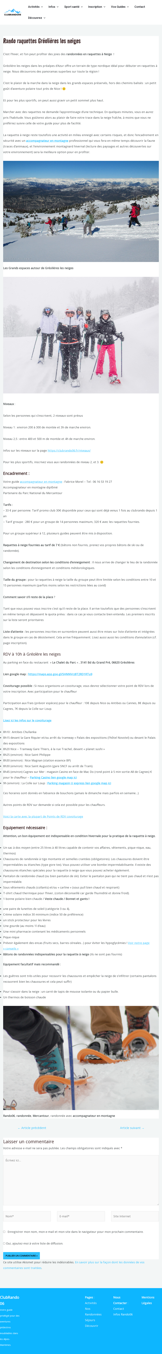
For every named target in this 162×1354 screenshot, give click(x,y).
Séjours (90, 1320)
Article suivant (132, 1128)
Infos (52, 6)
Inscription (95, 6)
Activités (34, 6)
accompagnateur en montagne (47, 141)
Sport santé (71, 6)
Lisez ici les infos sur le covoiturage (27, 720)
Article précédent (32, 1128)
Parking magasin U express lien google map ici (79, 783)
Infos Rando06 (123, 1314)
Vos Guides (118, 6)
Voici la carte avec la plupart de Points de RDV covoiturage (43, 816)
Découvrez (35, 17)
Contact (139, 6)
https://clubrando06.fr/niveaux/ (69, 450)
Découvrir (91, 1326)
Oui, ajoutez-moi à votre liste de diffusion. (34, 1243)
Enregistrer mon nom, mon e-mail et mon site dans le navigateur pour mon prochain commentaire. (75, 1232)
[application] (41, 6)
